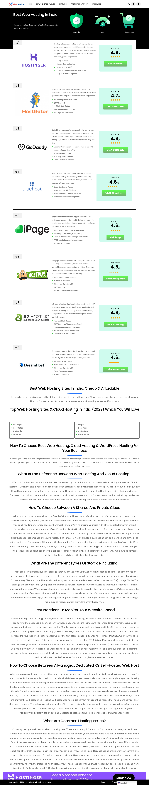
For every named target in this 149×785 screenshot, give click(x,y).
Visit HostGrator (115, 106)
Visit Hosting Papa (115, 278)
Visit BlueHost (114, 193)
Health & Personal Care (45, 4)
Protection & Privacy (79, 4)
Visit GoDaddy (115, 150)
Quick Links (96, 4)
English (123, 783)
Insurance (63, 4)
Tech (30, 4)
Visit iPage (115, 237)
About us (104, 782)
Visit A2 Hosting (115, 324)
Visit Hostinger (115, 63)
